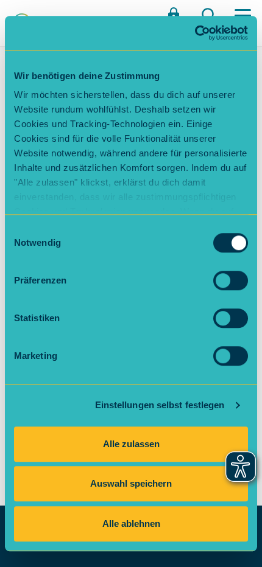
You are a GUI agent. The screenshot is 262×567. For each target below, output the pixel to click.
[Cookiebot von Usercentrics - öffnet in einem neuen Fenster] (194, 33)
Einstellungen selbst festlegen (160, 405)
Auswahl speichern (131, 483)
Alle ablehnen (131, 523)
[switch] (230, 280)
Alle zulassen (131, 444)
